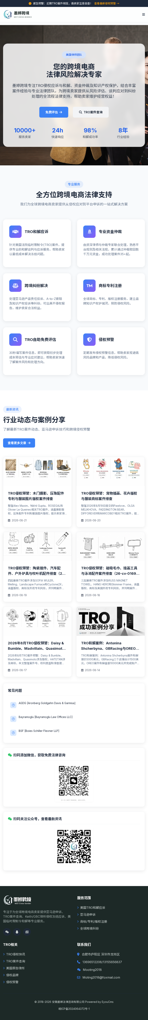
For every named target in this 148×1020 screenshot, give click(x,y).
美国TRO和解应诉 (92, 908)
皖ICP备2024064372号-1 (74, 1008)
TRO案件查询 (93, 112)
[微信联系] (7, 932)
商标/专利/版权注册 (93, 921)
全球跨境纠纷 (89, 928)
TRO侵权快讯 (15, 954)
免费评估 (51, 112)
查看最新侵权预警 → (106, 3)
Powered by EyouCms (99, 1001)
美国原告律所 (15, 968)
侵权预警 (12, 982)
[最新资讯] (27, 932)
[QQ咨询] (17, 932)
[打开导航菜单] (143, 14)
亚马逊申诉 (88, 914)
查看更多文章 (17, 443)
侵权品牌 (12, 975)
